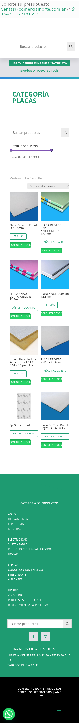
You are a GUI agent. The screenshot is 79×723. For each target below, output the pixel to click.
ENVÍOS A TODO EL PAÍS (39, 70)
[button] (9, 714)
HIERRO (13, 590)
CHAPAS (13, 565)
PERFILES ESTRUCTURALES (25, 600)
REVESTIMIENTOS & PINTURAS (28, 605)
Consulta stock (20, 245)
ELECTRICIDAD (17, 539)
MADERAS (14, 529)
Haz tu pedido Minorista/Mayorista (39, 63)
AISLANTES (15, 579)
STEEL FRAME (17, 574)
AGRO (12, 514)
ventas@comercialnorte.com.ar (33, 9)
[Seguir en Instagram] (45, 636)
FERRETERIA (16, 524)
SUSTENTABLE (17, 544)
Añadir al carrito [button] (55, 242)
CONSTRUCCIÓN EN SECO (25, 570)
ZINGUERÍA (15, 595)
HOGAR (13, 554)
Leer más (18, 236)
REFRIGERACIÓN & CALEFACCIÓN (30, 549)
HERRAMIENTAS (18, 519)
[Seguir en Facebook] (33, 636)
